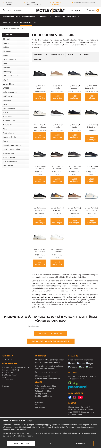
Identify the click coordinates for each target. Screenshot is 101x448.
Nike (5, 129)
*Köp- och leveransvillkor (45, 386)
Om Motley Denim (9, 375)
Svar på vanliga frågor (11, 370)
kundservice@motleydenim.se (84, 2)
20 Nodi (6, 39)
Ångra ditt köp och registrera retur (16, 367)
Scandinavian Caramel (12, 145)
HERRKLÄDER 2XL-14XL (10, 17)
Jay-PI (5, 80)
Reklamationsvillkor (43, 391)
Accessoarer (60, 17)
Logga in (77, 11)
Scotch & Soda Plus (11, 149)
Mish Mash (7, 117)
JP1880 (6, 88)
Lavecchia (7, 104)
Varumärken (25, 23)
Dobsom (6, 68)
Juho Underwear (10, 92)
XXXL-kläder (40, 407)
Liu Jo (5, 113)
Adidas (6, 47)
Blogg (4, 377)
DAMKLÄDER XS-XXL (9, 23)
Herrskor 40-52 (45, 17)
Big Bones (7, 51)
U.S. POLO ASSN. (10, 161)
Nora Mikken (8, 133)
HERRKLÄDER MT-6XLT (29, 17)
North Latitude (9, 137)
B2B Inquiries (7, 380)
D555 (5, 63)
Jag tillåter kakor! (21, 443)
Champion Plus (9, 59)
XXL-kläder (39, 405)
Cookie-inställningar (43, 396)
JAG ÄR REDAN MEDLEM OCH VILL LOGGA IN (50, 341)
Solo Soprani (8, 153)
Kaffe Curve (8, 96)
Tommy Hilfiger (9, 157)
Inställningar (80, 443)
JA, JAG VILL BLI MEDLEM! (50, 333)
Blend (5, 55)
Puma (5, 141)
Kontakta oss (7, 372)
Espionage (7, 72)
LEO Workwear (9, 108)
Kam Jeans (7, 100)
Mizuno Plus (8, 125)
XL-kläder (39, 402)
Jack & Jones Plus (10, 76)
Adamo (6, 43)
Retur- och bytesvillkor (44, 388)
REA (35, 23)
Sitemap (5, 386)
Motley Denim (9, 121)
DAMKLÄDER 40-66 (73, 17)
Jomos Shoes (8, 84)
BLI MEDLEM (7, 360)
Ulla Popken (8, 166)
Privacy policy (41, 394)
